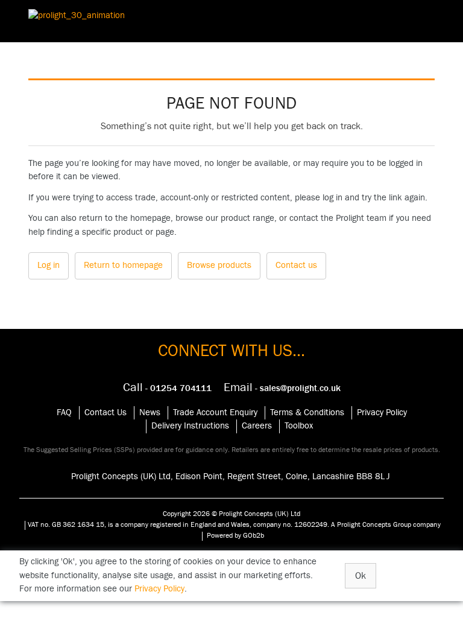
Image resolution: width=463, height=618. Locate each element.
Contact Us (105, 412)
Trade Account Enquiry (215, 412)
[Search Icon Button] (415, 21)
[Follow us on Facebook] (207, 369)
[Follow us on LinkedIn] (246, 369)
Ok (360, 575)
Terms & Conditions (307, 412)
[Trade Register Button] (441, 21)
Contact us (296, 265)
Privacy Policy (382, 412)
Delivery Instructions (190, 426)
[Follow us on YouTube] (227, 369)
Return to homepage (123, 265)
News (149, 412)
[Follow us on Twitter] (236, 369)
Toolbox (299, 426)
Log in (48, 265)
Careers (257, 426)
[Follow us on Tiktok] (255, 369)
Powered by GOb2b (235, 535)
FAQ (64, 412)
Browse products (219, 265)
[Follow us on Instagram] (217, 369)
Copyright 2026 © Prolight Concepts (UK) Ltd (231, 513)
